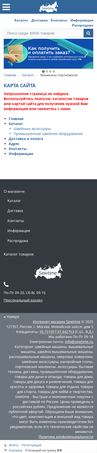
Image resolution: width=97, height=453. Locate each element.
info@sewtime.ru (79, 341)
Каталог (21, 20)
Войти (13, 445)
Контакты (59, 20)
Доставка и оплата (26, 138)
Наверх (12, 316)
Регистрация (31, 445)
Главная (16, 118)
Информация (81, 20)
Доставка (39, 20)
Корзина (15, 450)
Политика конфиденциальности (66, 436)
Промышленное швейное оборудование (48, 133)
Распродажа (82, 25)
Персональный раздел (23, 300)
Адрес (14, 143)
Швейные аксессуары (32, 128)
